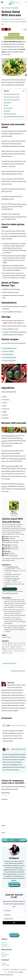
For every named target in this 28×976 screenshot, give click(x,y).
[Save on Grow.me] (12, 29)
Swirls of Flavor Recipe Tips (12, 100)
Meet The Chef (4, 942)
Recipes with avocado (10, 114)
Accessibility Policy (5, 946)
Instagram (13, 217)
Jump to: (6, 91)
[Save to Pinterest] (2, 29)
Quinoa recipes (8, 108)
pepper (15, 580)
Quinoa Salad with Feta (9, 357)
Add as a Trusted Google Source (15, 38)
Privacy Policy (4, 944)
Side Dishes (15, 8)
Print (14, 512)
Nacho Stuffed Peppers (11, 436)
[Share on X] (6, 29)
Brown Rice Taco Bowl (12, 466)
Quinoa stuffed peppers (9, 348)
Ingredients (7, 111)
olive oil (16, 570)
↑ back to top (14, 935)
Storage (6, 105)
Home (3, 8)
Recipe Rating (5, 793)
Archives (3, 953)
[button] (11, 513)
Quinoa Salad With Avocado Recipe (14, 116)
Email (3, 833)
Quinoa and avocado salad (11, 94)
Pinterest (19, 217)
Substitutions (7, 102)
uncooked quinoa (13, 566)
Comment (4, 799)
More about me (14, 884)
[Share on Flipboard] (9, 29)
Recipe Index (3, 956)
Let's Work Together (5, 965)
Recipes (8, 8)
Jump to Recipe (14, 34)
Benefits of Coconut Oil (18, 671)
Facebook (6, 217)
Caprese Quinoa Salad (9, 360)
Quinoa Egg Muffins (8, 351)
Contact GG (3, 963)
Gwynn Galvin (13, 555)
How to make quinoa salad (11, 97)
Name (3, 825)
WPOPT (21, 972)
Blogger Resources (5, 954)
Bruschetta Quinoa (8, 354)
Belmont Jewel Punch (9, 663)
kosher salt (16, 578)
